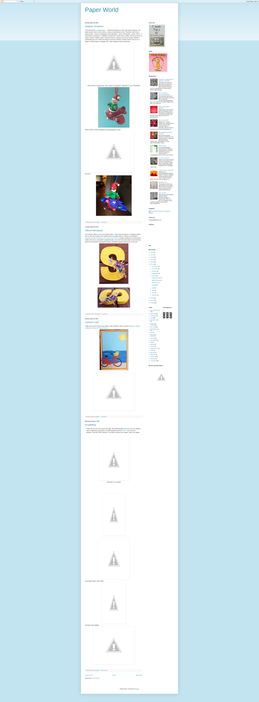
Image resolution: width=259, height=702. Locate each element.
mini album (153, 340)
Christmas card (154, 320)
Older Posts (139, 675)
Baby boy (152, 313)
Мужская (152, 354)
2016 (152, 257)
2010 (152, 303)
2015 (152, 259)
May (153, 290)
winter (152, 350)
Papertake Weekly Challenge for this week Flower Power (101, 238)
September (155, 273)
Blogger (137, 689)
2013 (152, 264)
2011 (152, 300)
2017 (152, 255)
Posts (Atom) (95, 678)
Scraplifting (90, 425)
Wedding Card (163, 182)
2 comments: (104, 314)
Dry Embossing (154, 329)
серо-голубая (162, 193)
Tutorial (152, 346)
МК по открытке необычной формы (164, 93)
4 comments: (104, 222)
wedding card (154, 348)
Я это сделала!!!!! (163, 120)
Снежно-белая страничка (166, 170)
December (155, 266)
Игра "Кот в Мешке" (164, 158)
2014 (152, 262)
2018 (152, 252)
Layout (152, 338)
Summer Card (92, 322)
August (154, 276)
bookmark (153, 315)
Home (114, 675)
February (154, 295)
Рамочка (152, 358)
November (155, 268)
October (154, 271)
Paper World (101, 9)
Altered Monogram (94, 230)
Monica (124, 430)
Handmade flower (153, 335)
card (151, 318)
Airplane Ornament (94, 26)
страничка (153, 361)
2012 (152, 298)
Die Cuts (152, 327)
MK (151, 342)
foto (151, 332)
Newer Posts (88, 675)
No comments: (104, 670)
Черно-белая (162, 146)
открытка (153, 356)
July (153, 288)
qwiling (152, 344)
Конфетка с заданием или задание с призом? (166, 80)
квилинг (152, 352)
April (153, 292)
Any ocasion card (155, 310)
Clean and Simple (153, 324)
